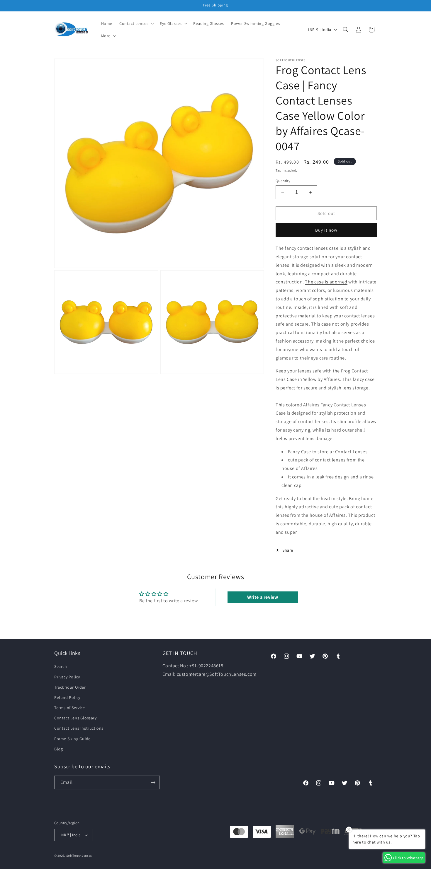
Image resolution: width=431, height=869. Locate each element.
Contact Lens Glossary (75, 718)
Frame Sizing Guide (72, 738)
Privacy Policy (67, 676)
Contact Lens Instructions (78, 728)
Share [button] (287, 550)
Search (60, 666)
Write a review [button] (262, 597)
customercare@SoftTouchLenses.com (217, 674)
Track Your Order (70, 687)
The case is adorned (326, 282)
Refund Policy (67, 697)
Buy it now (326, 230)
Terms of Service (69, 707)
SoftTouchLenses (79, 855)
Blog (58, 749)
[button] (136, 23)
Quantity (283, 180)
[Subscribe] (153, 782)
